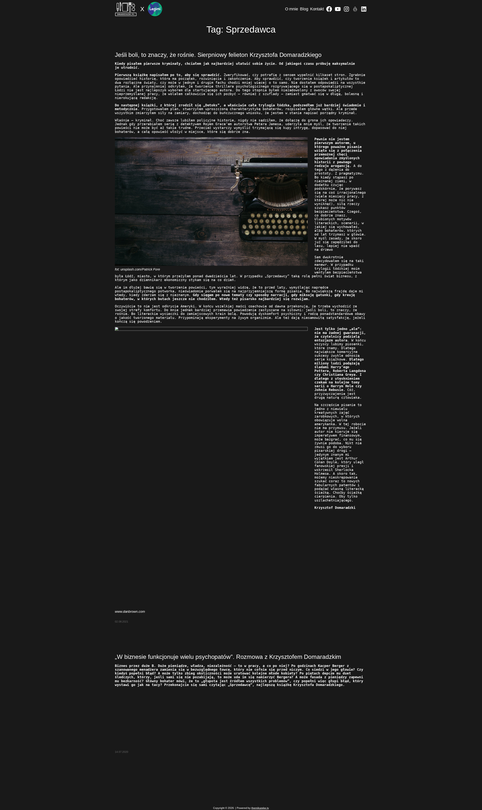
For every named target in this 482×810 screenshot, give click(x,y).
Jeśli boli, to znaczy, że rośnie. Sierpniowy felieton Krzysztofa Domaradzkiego (218, 54)
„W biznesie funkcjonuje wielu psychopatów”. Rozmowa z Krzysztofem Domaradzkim (228, 656)
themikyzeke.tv (260, 807)
